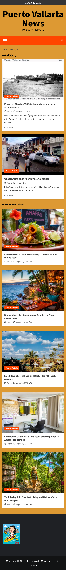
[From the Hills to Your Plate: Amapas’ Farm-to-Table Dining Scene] (33, 230)
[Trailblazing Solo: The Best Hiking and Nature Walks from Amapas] (33, 472)
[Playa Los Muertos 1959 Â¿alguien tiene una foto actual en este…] (33, 79)
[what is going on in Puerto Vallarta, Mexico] (33, 154)
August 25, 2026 (22, 504)
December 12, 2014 (23, 111)
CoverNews (47, 560)
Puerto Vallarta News (33, 19)
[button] (62, 40)
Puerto (9, 111)
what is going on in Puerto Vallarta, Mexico (26, 179)
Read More (8, 127)
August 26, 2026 (22, 383)
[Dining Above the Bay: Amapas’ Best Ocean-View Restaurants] (33, 290)
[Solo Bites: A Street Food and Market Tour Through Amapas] (33, 351)
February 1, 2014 (22, 183)
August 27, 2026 (22, 261)
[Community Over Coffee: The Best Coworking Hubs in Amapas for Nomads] (33, 412)
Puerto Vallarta (12, 96)
